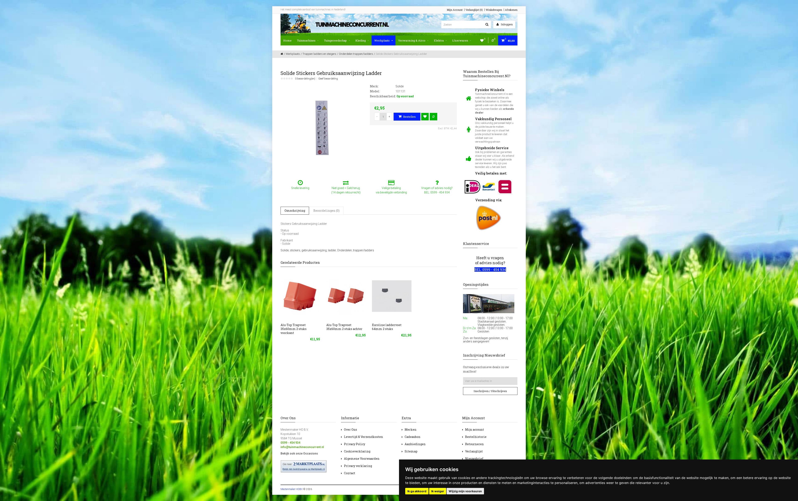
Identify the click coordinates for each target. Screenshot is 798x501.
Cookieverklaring (357, 451)
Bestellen (409, 117)
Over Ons (350, 429)
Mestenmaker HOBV (292, 489)
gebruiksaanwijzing (314, 250)
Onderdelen (344, 250)
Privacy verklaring (358, 466)
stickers (295, 250)
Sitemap (411, 451)
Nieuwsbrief (474, 459)
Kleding (360, 40)
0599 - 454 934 (290, 442)
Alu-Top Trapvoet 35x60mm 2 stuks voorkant (294, 329)
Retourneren (474, 444)
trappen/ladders (363, 250)
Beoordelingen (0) (326, 211)
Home (287, 40)
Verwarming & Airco (411, 40)
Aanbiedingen (415, 444)
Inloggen (506, 24)
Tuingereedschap (335, 40)
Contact (349, 473)
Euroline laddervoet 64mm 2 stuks (386, 327)
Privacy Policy (354, 444)
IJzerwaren (460, 40)
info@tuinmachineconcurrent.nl (302, 447)
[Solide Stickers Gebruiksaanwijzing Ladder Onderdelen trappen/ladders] (322, 127)
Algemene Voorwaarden (361, 459)
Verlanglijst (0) (474, 10)
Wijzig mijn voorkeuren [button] (465, 491)
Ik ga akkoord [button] (416, 491)
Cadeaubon (412, 437)
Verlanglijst (474, 451)
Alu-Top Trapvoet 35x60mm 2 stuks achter (344, 327)
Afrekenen (511, 10)
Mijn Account (455, 10)
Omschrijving (294, 211)
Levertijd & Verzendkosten (363, 437)
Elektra (439, 40)
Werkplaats (382, 40)
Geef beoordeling (328, 78)
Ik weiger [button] (437, 491)
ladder (332, 250)
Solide (285, 250)
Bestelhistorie (475, 437)
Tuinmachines (306, 40)
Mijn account (474, 429)
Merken (410, 429)
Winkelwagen (494, 10)
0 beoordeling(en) (305, 78)
